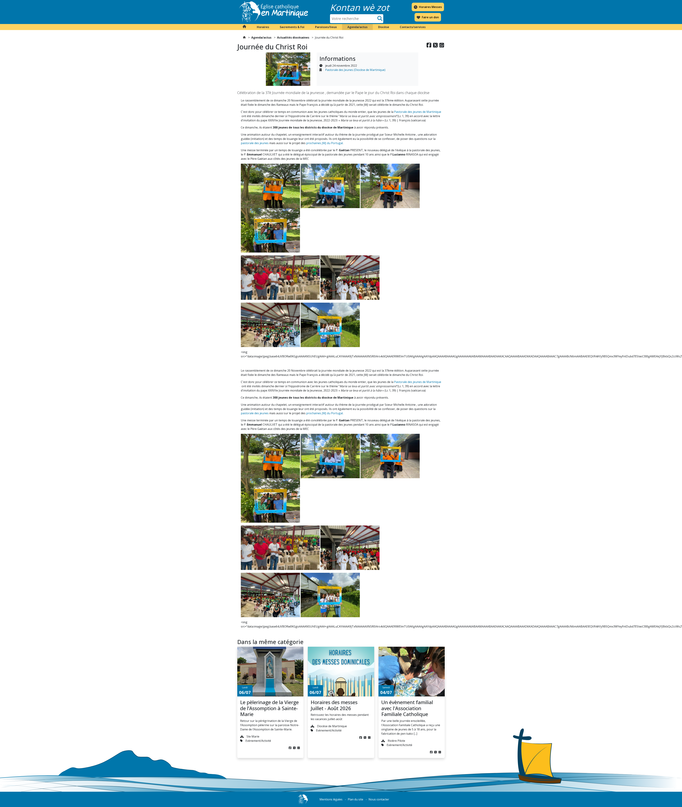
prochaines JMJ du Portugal (324, 143)
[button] (262, 27)
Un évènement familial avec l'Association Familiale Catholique (407, 708)
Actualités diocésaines (293, 37)
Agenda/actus (261, 37)
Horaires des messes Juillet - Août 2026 (334, 705)
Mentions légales (331, 799)
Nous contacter (379, 799)
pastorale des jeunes (255, 143)
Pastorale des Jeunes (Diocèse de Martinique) (355, 70)
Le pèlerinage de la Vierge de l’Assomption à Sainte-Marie (269, 708)
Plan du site (355, 799)
